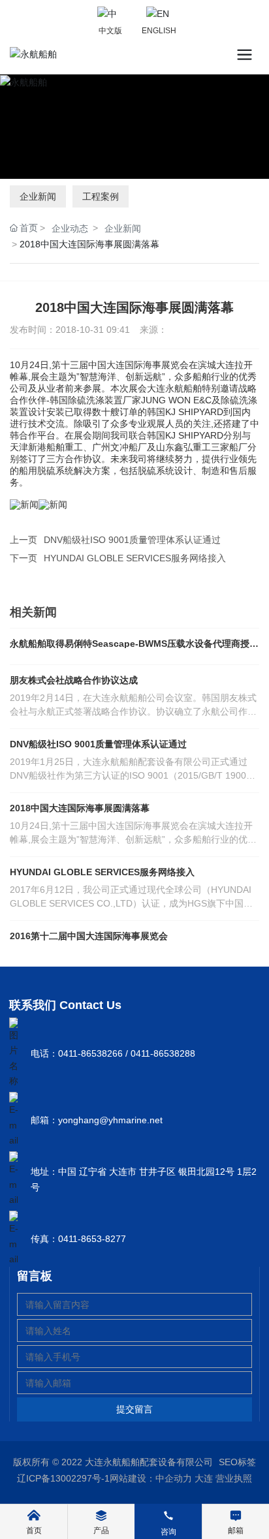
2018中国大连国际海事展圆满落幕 (80, 808)
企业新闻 (38, 196)
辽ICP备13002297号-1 (63, 1478)
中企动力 (173, 1478)
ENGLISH (159, 30)
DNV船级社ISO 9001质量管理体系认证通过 (132, 540)
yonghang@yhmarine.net (110, 1120)
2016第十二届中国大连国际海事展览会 (89, 936)
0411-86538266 (90, 1053)
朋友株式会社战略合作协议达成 (74, 680)
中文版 (110, 30)
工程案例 (100, 196)
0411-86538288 (163, 1053)
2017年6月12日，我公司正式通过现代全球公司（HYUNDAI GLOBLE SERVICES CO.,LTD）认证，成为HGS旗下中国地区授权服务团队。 (131, 903)
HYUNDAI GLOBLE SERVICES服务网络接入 (135, 558)
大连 (204, 1478)
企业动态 (70, 228)
